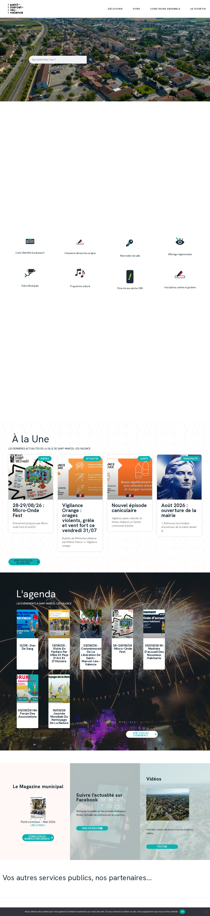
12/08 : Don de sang (27, 647)
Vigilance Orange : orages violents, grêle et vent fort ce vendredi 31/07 (79, 518)
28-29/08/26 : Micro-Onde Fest (28, 510)
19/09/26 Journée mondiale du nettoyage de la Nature (59, 716)
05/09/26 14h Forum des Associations (27, 713)
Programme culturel (80, 286)
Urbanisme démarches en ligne (80, 253)
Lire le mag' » (38, 825)
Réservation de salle (130, 255)
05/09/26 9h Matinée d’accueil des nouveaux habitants (154, 651)
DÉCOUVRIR (115, 8)
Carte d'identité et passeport (30, 252)
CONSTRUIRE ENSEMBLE (165, 8)
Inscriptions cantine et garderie (180, 287)
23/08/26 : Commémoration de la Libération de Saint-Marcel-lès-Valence (93, 654)
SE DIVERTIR (198, 8)
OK (182, 911)
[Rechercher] (91, 60)
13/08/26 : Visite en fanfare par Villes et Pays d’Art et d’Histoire (59, 653)
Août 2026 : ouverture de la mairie (178, 510)
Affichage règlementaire (180, 254)
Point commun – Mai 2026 (38, 822)
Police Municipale (30, 285)
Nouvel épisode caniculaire (129, 508)
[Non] (205, 911)
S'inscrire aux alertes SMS (130, 288)
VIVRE (136, 8)
